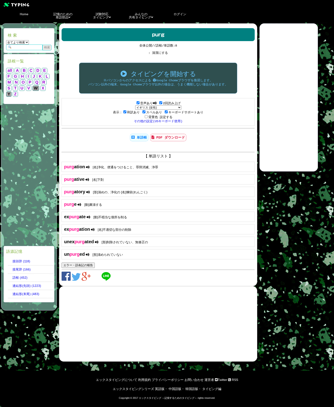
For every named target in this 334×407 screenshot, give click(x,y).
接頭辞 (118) (21, 261)
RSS (234, 380)
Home (24, 14)
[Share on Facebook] (67, 279)
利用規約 (144, 380)
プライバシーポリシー (168, 380)
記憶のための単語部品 (62, 15)
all (9, 70)
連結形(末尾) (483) (25, 294)
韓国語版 (191, 389)
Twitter (222, 380)
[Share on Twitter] (77, 279)
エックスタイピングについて (116, 380)
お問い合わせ (194, 380)
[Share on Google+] (87, 279)
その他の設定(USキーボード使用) (158, 121)
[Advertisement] (29, 175)
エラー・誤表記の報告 (78, 265)
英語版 (160, 389)
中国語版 (175, 389)
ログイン (180, 14)
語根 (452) (19, 277)
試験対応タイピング (101, 15)
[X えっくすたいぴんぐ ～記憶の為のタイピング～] (167, 4)
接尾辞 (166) (21, 269)
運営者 (209, 380)
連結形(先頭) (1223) (26, 286)
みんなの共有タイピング (140, 15)
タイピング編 (211, 389)
